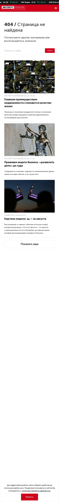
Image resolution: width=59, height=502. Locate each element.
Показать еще (29, 244)
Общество (9, 215)
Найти (49, 51)
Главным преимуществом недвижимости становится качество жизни (27, 103)
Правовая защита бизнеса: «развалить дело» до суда (29, 164)
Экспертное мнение (13, 96)
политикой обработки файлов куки (36, 491)
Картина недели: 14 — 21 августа (25, 218)
